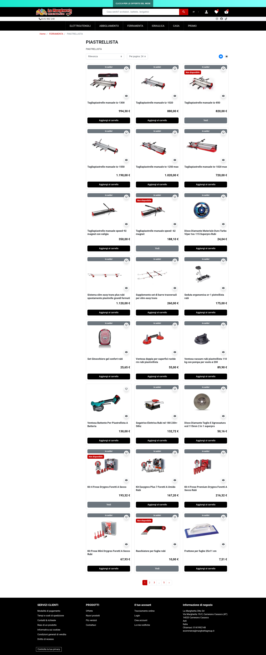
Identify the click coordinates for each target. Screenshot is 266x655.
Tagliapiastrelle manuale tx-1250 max (157, 166)
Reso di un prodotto (47, 625)
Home (42, 34)
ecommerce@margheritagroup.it (198, 631)
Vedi (206, 120)
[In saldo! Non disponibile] (201, 82)
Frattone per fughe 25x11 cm (200, 551)
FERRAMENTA (56, 34)
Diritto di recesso (45, 639)
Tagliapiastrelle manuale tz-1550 (106, 166)
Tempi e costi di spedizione (50, 615)
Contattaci (91, 625)
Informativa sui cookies (48, 629)
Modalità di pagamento (48, 611)
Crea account (140, 620)
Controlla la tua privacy (49, 649)
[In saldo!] (104, 82)
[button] (226, 12)
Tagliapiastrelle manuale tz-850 (202, 102)
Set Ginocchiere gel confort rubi (105, 358)
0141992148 (199, 627)
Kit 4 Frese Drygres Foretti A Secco (106, 486)
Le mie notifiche (142, 625)
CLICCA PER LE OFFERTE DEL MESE (133, 3)
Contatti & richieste (46, 620)
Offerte (89, 611)
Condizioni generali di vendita (51, 634)
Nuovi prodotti (93, 615)
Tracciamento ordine (144, 611)
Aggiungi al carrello (108, 120)
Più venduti (91, 620)
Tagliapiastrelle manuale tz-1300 (106, 102)
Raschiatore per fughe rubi (151, 551)
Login (137, 615)
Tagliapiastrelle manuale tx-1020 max (205, 166)
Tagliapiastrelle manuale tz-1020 (154, 102)
